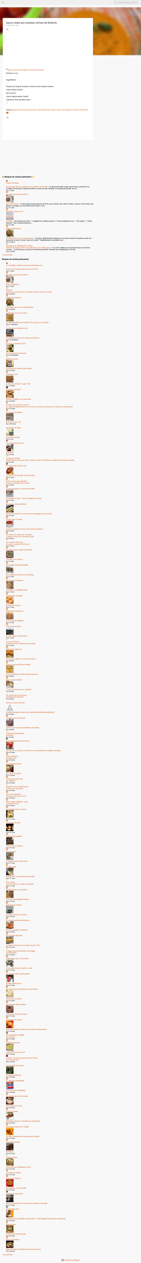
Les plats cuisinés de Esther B (17, 194)
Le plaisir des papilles (14, 836)
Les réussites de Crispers (15, 1065)
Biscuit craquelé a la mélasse (17, 930)
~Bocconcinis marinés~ (14, 846)
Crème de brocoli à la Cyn (15, 1052)
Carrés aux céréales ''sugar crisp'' (18, 384)
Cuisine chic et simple (14, 519)
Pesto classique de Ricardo (16, 353)
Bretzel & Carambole (13, 905)
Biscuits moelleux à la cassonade (18, 399)
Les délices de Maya (13, 428)
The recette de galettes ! (15, 621)
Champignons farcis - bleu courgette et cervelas (24, 498)
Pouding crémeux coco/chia (16, 915)
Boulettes (9, 1152)
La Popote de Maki (13, 458)
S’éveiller (9, 221)
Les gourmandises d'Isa (15, 443)
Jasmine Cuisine (12, 359)
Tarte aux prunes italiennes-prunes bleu (20, 643)
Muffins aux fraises (13, 605)
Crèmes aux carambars (14, 788)
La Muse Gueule (12, 1111)
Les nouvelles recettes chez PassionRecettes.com (24, 265)
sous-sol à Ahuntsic (13, 794)
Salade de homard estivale (16, 1234)
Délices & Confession (14, 649)
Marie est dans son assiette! (16, 890)
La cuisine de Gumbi (13, 764)
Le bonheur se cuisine (14, 1020)
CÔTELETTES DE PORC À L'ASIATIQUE (20, 475)
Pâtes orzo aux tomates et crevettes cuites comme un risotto (29, 292)
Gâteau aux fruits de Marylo (16, 1014)
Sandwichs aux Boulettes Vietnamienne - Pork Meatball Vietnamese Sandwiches (36, 1219)
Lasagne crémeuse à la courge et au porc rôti (23, 945)
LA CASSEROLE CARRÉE (15, 1035)
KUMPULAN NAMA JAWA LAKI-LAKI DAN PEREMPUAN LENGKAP (30, 712)
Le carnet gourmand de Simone (17, 920)
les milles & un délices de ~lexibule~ (19, 535)
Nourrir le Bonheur (13, 1240)
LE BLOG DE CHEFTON (14, 779)
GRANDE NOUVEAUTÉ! (14, 697)
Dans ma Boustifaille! (14, 680)
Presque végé (11, 867)
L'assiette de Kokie (13, 1142)
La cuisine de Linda (13, 823)
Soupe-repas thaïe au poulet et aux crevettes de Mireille (26, 187)
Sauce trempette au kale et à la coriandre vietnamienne (26, 1029)
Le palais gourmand (13, 389)
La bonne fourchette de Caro (16, 328)
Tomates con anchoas (14, 559)
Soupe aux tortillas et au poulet (17, 483)
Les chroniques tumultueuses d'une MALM (22, 989)
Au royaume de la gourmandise (18, 974)
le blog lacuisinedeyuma (15, 733)
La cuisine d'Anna (12, 642)
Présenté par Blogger (72, 1260)
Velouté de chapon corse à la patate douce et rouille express (28, 248)
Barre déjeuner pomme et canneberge (20, 575)
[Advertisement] (48, 49)
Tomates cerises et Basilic (15, 718)
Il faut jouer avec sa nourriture (17, 958)
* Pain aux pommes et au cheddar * (19, 689)
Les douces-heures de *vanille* (17, 1127)
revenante (9, 735)
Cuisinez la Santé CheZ (14, 1194)
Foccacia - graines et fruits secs (18, 544)
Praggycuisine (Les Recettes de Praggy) (20, 951)
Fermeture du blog (13, 437)
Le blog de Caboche (13, 1178)
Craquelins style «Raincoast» (17, 861)
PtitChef (9, 290)
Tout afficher (7, 255)
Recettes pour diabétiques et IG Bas (19, 246)
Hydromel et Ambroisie (14, 611)
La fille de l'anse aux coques (16, 313)
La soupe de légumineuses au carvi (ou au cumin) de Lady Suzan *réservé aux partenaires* (39, 407)
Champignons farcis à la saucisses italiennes (22, 338)
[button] (7, 29)
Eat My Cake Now (12, 1209)
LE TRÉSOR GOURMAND (15, 1081)
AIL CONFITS (11, 781)
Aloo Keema (10, 1037)
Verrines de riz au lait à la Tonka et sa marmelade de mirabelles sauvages (33, 750)
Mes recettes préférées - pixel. (17, 802)
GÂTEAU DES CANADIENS (15, 1090)
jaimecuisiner (11, 1224)
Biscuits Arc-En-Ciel (13, 422)
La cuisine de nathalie (14, 412)
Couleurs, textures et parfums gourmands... (22, 1058)
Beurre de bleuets (12, 204)
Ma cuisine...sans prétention (16, 504)
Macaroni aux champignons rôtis (18, 1167)
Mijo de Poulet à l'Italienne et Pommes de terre (23, 1249)
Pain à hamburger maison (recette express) (22, 674)
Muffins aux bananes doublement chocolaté (22, 728)
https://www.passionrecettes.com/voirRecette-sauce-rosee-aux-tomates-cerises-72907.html (50, 110)
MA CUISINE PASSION (14, 936)
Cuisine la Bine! (11, 1157)
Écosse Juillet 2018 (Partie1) (16, 636)
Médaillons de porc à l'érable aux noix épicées (23, 1121)
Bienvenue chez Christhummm (17, 787)
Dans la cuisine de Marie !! (15, 703)
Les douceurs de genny (14, 580)
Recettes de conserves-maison (17, 405)
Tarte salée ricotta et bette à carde (19, 968)
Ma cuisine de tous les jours (16, 695)
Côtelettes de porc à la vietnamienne (19, 238)
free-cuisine (10, 882)
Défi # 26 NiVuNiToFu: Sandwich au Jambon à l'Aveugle (26, 1203)
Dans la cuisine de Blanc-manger (18, 664)
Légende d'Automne (13, 229)
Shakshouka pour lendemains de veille (20, 876)
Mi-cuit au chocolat (13, 773)
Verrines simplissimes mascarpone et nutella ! (23, 1136)
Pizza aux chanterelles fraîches (17, 899)
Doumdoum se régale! (14, 596)
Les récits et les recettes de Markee (19, 550)
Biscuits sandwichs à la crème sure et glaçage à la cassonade (29, 514)
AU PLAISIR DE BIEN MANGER (17, 565)
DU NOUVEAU (11, 953)
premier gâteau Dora (13, 983)
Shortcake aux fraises (14, 1106)
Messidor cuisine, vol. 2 (14, 211)
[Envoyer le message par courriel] (7, 113)
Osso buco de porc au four (16, 796)
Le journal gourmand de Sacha (17, 741)
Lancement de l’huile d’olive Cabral (19, 368)
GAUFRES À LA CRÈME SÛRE (16, 590)
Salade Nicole (11, 758)
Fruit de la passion (13, 1043)
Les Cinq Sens (11, 851)
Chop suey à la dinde (14, 999)
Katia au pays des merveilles (16, 481)
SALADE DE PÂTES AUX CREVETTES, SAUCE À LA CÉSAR (27, 322)
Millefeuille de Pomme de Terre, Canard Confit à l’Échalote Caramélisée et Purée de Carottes (40, 460)
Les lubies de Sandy (13, 1173)
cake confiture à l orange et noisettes (20, 884)
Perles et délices (12, 756)
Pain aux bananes (12, 1060)
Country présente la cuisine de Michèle (20, 489)
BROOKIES (10, 453)
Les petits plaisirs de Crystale (17, 1096)
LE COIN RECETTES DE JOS (16, 466)
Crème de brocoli (12, 804)
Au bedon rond (11, 374)
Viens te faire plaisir (13, 626)
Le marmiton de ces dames (16, 809)
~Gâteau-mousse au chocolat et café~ (20, 536)
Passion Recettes (12, 183)
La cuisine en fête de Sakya (16, 1004)
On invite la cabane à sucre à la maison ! (21, 659)
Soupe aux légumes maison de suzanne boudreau (24, 529)
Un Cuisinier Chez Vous (14, 542)
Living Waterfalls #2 (13, 1075)
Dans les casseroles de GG (16, 343)
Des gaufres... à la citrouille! (16, 1188)
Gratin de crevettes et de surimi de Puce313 (22, 269)
